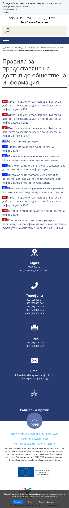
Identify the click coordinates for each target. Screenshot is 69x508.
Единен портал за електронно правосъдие (34, 3)
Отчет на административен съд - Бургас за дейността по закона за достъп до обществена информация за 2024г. (31, 105)
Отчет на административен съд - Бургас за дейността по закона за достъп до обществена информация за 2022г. (31, 118)
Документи (35, 48)
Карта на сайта (9, 9)
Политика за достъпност (34, 438)
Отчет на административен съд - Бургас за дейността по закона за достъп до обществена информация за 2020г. (31, 132)
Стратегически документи (51, 48)
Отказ (30, 502)
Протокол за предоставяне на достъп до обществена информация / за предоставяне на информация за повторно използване (31, 178)
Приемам (17, 502)
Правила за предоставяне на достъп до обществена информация (30, 50)
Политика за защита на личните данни (34, 443)
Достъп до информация (23, 141)
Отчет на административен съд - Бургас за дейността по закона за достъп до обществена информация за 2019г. (31, 201)
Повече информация (47, 502)
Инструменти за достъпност (15, 6)
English (5, 12)
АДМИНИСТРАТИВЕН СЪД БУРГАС (15, 48)
